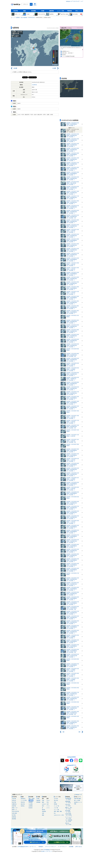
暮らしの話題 (77, 800)
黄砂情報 (14, 818)
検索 (31, 4)
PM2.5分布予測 (15, 811)
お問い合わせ (78, 846)
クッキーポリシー (62, 846)
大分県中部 (34, 84)
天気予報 (15, 10)
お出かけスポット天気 (59, 815)
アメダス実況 (24, 800)
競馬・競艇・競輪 (58, 811)
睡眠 (43, 815)
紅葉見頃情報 (68, 814)
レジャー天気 (60, 10)
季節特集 (69, 10)
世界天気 (14, 800)
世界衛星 (38, 802)
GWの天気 (68, 805)
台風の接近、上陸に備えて (67, 52)
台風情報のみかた (66, 51)
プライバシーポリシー (50, 846)
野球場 (55, 804)
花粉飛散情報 (68, 799)
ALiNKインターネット (30, 846)
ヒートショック (68, 817)
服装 (43, 802)
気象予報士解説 (77, 798)
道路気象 (14, 816)
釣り (55, 813)
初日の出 (68, 824)
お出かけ (44, 804)
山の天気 (56, 798)
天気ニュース (78, 10)
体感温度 (44, 811)
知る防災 (64, 54)
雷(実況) (22, 805)
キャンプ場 (56, 809)
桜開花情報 (68, 802)
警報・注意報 (31, 798)
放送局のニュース (78, 802)
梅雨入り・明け (68, 808)
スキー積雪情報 (68, 820)
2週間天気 (14, 804)
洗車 (43, 813)
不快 (48, 802)
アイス (48, 805)
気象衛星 (38, 800)
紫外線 (43, 809)
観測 (24, 10)
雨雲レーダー (15, 807)
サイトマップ (76, 1)
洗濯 (43, 800)
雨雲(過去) (23, 798)
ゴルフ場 (56, 807)
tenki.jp (16, 4)
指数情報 (51, 10)
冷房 (48, 804)
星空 (43, 805)
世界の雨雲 (14, 813)
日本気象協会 (21, 846)
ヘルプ (81, 1)
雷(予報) (14, 815)
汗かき (48, 800)
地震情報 (31, 800)
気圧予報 (14, 802)
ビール (48, 807)
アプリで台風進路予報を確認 (68, 56)
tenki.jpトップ (69, 1)
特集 (75, 803)
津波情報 (30, 802)
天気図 (42, 10)
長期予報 (14, 805)
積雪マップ (14, 809)
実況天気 (23, 802)
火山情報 (30, 804)
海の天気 (56, 800)
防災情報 (33, 10)
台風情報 (30, 805)
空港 (55, 802)
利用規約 (41, 846)
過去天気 (23, 804)
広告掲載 (71, 846)
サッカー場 (56, 805)
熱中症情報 (68, 811)
